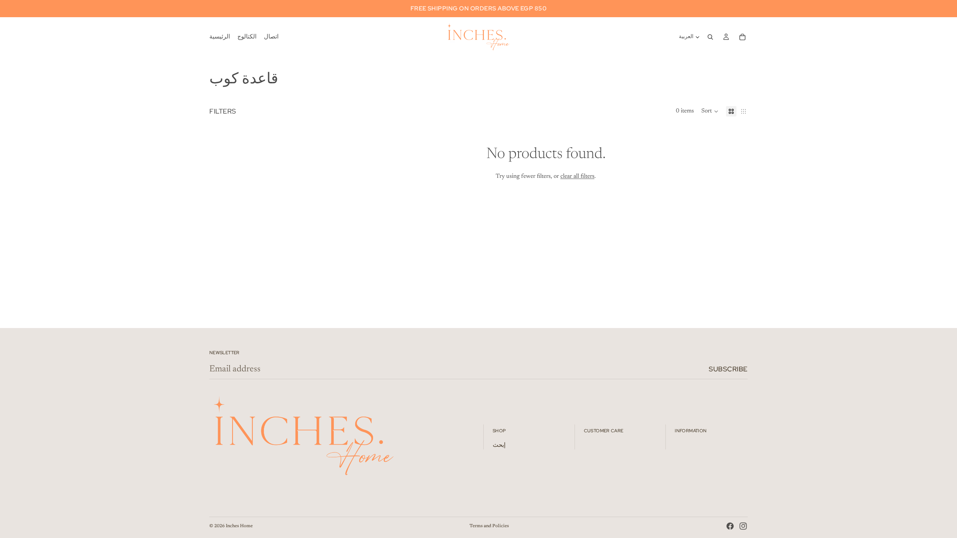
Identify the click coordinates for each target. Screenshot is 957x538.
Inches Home (239, 526)
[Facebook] (730, 526)
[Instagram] (743, 526)
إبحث (499, 445)
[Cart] (742, 37)
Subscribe (728, 369)
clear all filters (577, 176)
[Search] (710, 37)
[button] (709, 111)
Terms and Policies (489, 526)
